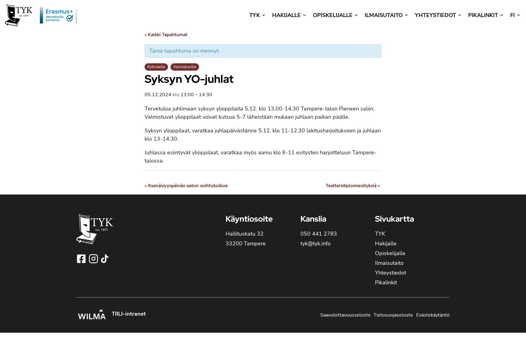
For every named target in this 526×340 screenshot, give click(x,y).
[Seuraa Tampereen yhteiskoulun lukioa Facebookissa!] (81, 259)
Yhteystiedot (390, 272)
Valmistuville (184, 67)
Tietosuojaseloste (393, 315)
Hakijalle (386, 243)
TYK (380, 233)
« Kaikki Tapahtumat (166, 35)
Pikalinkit (386, 282)
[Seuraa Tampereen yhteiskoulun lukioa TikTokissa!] (104, 258)
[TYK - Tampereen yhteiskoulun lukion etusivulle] (94, 234)
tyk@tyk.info (315, 243)
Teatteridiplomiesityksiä (353, 186)
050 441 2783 (318, 233)
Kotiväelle (156, 67)
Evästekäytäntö (433, 315)
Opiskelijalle (390, 253)
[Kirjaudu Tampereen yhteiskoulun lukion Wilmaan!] (91, 315)
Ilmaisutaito (389, 263)
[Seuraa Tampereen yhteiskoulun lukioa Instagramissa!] (94, 259)
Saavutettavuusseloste (345, 315)
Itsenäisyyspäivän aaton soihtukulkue (186, 186)
